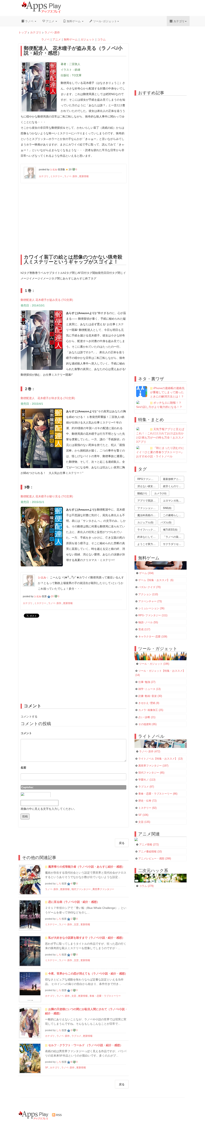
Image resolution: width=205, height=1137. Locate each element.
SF (46, 1067)
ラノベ (45, 39)
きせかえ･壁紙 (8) (148, 703)
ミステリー (56, 176)
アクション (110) (148, 594)
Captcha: (27, 787)
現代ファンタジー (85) (151, 772)
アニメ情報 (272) (149, 844)
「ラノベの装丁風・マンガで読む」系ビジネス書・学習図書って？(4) (173, 537)
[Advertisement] (73, 217)
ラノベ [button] (29, 21)
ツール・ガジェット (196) (154, 663)
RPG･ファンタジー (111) (152, 615)
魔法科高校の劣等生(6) (148, 515)
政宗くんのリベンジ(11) (173, 486)
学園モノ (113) (146, 779)
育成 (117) (144, 629)
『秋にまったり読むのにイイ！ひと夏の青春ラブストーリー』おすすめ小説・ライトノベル (160, 452)
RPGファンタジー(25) (148, 479)
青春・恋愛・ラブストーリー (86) (157, 793)
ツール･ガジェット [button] (104, 21)
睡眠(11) (142, 493)
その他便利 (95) (147, 724)
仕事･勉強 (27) (146, 682)
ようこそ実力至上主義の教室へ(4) (148, 544)
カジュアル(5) (145, 522)
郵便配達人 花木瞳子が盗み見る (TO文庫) (47, 299)
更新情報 (84, 176)
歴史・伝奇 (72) (147, 800)
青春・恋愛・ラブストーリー (105, 995)
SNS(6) (167, 508)
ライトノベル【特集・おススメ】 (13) (160, 758)
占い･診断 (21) (146, 717)
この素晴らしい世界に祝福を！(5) (173, 515)
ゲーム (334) (146, 573)
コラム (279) (146, 886)
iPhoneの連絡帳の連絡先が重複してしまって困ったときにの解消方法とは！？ (167, 392)
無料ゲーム (71, 39)
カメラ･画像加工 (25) (150, 710)
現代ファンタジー (81, 889)
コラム (101, 39)
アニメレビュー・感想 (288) (154, 858)
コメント (26, 733)
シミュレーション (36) (151, 608)
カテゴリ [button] (179, 21)
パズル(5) (166, 522)
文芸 (76, 924)
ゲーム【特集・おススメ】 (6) (155, 580)
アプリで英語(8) (146, 500)
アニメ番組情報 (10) (150, 851)
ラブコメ (76, 1036)
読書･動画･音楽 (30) (150, 696)
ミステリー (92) (147, 808)
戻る (122, 843)
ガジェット (87, 39)
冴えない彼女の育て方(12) (148, 486)
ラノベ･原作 (52, 32)
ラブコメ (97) (146, 786)
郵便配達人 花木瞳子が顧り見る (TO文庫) (47, 496)
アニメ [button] (50, 21)
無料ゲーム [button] (73, 21)
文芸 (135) (144, 822)
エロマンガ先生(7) (173, 500)
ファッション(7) (146, 508)
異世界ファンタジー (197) (153, 765)
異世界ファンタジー (103, 889)
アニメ (56, 39)
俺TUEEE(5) (170, 529)
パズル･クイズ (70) (149, 587)
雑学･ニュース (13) (149, 689)
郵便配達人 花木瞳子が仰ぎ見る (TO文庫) (48, 398)
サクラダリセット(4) (173, 544)
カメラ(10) (160, 493)
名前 (23, 767)
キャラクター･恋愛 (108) (152, 636)
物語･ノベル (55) (148, 622)
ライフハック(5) (146, 529)
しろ (58, 883)
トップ (22, 32)
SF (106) (143, 815)
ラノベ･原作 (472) (149, 751)
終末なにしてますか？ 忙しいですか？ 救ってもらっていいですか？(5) (148, 537)
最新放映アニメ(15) (173, 479)
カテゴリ (35, 32)
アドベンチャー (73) (150, 601)
